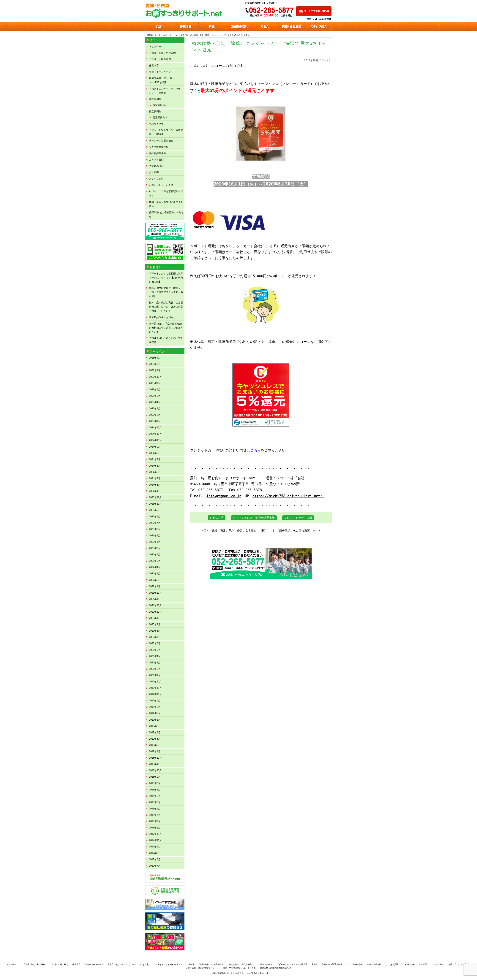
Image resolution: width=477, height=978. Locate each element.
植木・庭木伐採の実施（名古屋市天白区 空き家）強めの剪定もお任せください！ (166, 306)
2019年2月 (154, 745)
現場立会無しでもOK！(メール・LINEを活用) (164, 80)
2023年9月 (154, 510)
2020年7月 (154, 637)
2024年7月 (154, 459)
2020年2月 (154, 669)
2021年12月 (155, 592)
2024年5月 (154, 472)
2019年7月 (154, 713)
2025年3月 (154, 408)
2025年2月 (154, 414)
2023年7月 (154, 523)
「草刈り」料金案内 (160, 59)
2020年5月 (154, 650)
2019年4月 (154, 732)
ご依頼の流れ (156, 166)
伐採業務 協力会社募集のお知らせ (166, 214)
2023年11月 (155, 503)
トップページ (156, 46)
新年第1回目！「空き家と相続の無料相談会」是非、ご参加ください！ (166, 327)
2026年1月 (154, 370)
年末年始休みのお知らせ (162, 317)
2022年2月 (154, 580)
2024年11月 (155, 433)
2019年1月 (154, 751)
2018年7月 (154, 789)
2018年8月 (154, 783)
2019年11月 (155, 688)
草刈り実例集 (156, 123)
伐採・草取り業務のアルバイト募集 (166, 203)
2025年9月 (154, 383)
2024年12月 (155, 427)
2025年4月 (154, 402)
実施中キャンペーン (160, 71)
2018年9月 (154, 776)
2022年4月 (154, 567)
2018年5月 (154, 802)
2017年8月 (154, 859)
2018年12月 (155, 757)
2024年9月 (154, 446)
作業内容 (154, 65)
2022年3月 (154, 573)
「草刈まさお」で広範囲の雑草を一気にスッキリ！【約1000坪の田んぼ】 (166, 277)
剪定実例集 (155, 111)
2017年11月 (155, 840)
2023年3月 (154, 548)
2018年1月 (154, 827)
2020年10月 (155, 618)
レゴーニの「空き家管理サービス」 (166, 193)
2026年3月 (154, 364)
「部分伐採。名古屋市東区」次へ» (298, 530)
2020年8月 (154, 630)
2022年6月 (154, 554)
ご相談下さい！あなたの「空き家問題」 (166, 340)
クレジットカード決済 (298, 517)
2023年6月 (154, 529)
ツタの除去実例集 (158, 147)
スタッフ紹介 (156, 178)
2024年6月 (154, 465)
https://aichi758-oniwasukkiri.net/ (288, 496)
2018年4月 (154, 808)
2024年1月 (154, 491)
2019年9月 (154, 700)
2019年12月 (155, 681)
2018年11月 (155, 764)
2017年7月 (154, 865)
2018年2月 (154, 821)
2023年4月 (154, 541)
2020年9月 (154, 624)
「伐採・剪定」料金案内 (162, 52)
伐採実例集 (155, 99)
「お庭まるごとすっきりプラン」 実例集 (165, 90)
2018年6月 (154, 796)
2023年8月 (154, 516)
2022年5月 (154, 560)
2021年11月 (155, 599)
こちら (255, 450)
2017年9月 (154, 853)
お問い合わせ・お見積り (162, 185)
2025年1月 (154, 421)
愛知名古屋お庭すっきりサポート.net (235, 973)
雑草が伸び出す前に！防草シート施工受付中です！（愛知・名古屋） (166, 292)
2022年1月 (154, 586)
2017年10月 (155, 846)
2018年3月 (154, 815)
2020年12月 (155, 611)
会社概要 (154, 172)
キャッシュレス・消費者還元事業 (254, 517)
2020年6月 (154, 643)
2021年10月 (155, 605)
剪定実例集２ (160, 117)
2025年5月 (154, 395)
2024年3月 (154, 484)
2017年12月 (155, 834)
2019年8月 (154, 707)
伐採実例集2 (159, 105)
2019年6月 (154, 719)
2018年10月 (155, 770)
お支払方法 (217, 517)
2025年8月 (154, 389)
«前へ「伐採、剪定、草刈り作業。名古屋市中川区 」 (236, 530)
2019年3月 (154, 738)
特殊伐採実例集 (157, 153)
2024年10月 (155, 440)
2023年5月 (154, 535)
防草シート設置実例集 (161, 140)
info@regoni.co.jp (223, 496)
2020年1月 (154, 675)
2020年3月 (154, 662)
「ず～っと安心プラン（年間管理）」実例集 (166, 132)
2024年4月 (154, 478)
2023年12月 (155, 497)
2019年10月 (155, 694)
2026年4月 (154, 357)
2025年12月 (155, 376)
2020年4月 (154, 656)
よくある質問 (156, 159)
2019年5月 (154, 726)
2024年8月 (154, 453)
